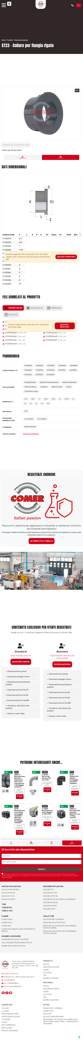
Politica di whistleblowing (53, 1017)
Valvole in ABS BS (8, 899)
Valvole (46, 964)
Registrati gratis (20, 662)
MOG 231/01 (47, 1014)
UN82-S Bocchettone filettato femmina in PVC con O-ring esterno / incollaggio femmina (19, 781)
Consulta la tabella (42, 541)
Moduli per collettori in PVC (54, 923)
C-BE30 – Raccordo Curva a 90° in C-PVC (46, 777)
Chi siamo (5, 1008)
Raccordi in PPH (49, 909)
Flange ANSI (6, 926)
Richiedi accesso (62, 664)
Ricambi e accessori (11, 936)
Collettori (48, 916)
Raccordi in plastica (21, 40)
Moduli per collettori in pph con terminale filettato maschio (60, 932)
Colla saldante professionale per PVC (17, 943)
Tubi (4, 904)
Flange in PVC (7, 923)
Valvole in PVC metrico (10, 890)
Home (4, 40)
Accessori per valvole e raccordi (15, 939)
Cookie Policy (48, 1011)
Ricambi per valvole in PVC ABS (13, 946)
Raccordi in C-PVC (50, 893)
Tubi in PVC (7, 908)
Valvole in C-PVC (8, 896)
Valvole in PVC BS (8, 893)
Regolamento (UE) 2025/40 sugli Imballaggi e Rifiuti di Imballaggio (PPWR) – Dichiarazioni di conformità (60, 1022)
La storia (5, 1011)
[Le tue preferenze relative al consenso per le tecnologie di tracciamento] (79, 1037)
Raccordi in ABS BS (50, 903)
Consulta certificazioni (31, 434)
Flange (5, 916)
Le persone (6, 1019)
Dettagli (20, 796)
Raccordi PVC (48, 890)
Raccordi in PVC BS (50, 896)
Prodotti (10, 40)
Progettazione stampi (10, 1014)
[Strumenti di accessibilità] (9, 4)
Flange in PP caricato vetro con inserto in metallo (18, 930)
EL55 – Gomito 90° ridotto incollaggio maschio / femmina (74, 779)
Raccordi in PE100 (50, 906)
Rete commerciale (8, 1025)
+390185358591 (9, 980)
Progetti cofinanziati (10, 1031)
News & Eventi (7, 1028)
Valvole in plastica (11, 886)
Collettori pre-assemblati (53, 919)
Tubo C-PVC (7, 911)
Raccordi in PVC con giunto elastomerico (59, 899)
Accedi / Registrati (67, 257)
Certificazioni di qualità (11, 1017)
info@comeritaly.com (10, 974)
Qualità (4, 1022)
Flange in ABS (7, 919)
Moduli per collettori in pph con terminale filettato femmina (60, 927)
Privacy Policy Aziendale (52, 1008)
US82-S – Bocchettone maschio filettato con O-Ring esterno (75, 813)
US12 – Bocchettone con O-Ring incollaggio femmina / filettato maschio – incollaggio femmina (19, 816)
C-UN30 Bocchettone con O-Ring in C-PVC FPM (47, 811)
